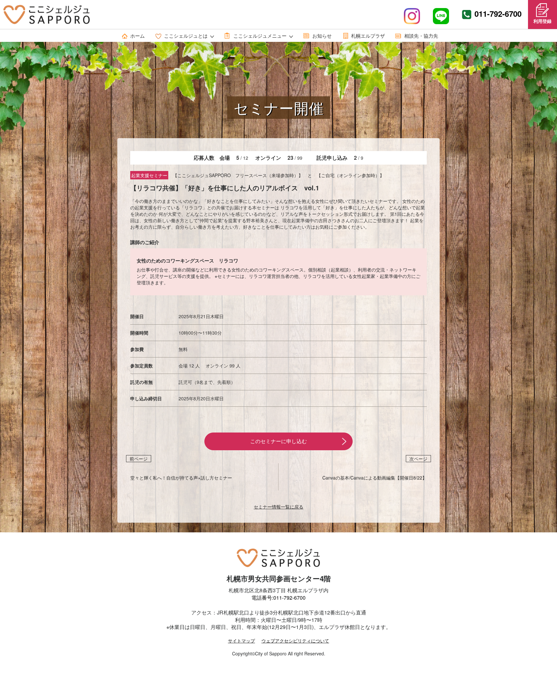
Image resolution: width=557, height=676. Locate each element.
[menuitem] (133, 35)
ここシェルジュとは (186, 35)
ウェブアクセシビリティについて (295, 640)
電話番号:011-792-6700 (278, 597)
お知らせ (322, 35)
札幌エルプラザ (368, 35)
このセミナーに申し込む (278, 441)
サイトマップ (241, 640)
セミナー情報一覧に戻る (278, 506)
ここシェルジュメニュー (260, 35)
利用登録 (542, 21)
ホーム (137, 35)
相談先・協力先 (421, 35)
